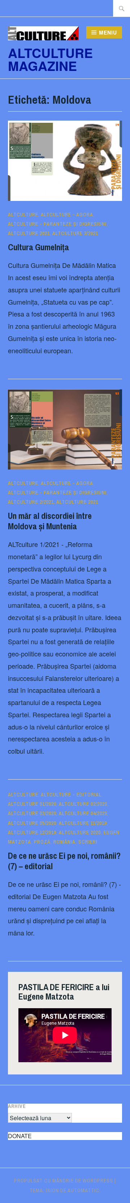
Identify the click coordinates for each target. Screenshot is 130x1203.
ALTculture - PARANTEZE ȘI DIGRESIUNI (57, 224)
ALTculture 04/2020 (83, 813)
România (64, 842)
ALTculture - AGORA (67, 214)
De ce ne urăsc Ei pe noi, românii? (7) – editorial (64, 861)
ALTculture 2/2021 (31, 502)
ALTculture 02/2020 (83, 804)
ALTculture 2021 (29, 233)
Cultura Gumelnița (38, 247)
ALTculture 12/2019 (32, 832)
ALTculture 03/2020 (32, 813)
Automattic (83, 1190)
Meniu (108, 32)
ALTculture (23, 214)
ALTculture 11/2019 (83, 823)
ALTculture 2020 (80, 832)
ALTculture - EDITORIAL (71, 794)
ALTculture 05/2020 (32, 823)
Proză (42, 842)
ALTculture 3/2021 (75, 233)
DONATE (20, 1136)
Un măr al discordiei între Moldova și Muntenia (50, 521)
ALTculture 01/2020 (32, 804)
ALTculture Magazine (50, 59)
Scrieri (88, 842)
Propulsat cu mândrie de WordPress (63, 1180)
